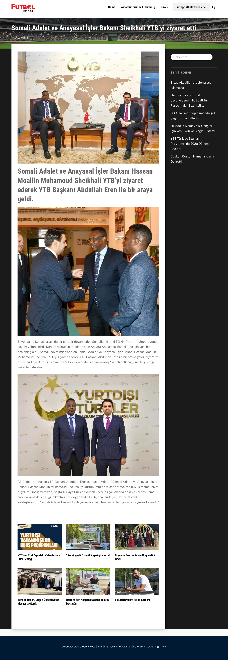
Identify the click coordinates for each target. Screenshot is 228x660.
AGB (99, 646)
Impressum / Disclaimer (117, 646)
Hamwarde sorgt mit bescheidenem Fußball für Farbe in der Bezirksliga (189, 100)
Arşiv (163, 646)
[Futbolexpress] (23, 10)
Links (164, 7)
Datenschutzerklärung (146, 646)
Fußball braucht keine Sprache (133, 600)
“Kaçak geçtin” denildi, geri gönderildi (88, 555)
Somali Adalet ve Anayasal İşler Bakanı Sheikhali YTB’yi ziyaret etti (103, 28)
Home (111, 7)
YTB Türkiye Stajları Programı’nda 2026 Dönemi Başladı (190, 144)
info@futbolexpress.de (191, 7)
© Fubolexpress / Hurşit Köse (78, 646)
